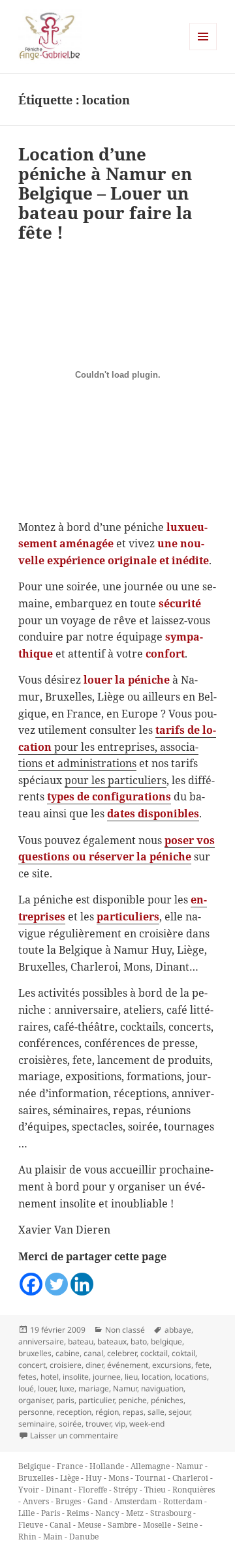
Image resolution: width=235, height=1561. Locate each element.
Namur (125, 1388)
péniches (167, 1400)
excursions (171, 1365)
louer (46, 1388)
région (107, 1411)
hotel (49, 1376)
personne (35, 1411)
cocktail (154, 1353)
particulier (96, 1400)
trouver (98, 1423)
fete (202, 1365)
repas (133, 1411)
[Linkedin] (81, 1284)
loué (26, 1388)
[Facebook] (31, 1284)
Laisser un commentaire (74, 1435)
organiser (35, 1400)
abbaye (177, 1329)
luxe (66, 1388)
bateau (80, 1341)
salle (156, 1411)
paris (65, 1400)
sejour (179, 1411)
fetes (27, 1376)
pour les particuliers (115, 780)
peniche (132, 1400)
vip (120, 1423)
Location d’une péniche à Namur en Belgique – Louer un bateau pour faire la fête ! (105, 193)
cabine (67, 1353)
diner (94, 1365)
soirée (70, 1423)
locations (190, 1376)
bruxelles (35, 1353)
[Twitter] (56, 1284)
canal (93, 1353)
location (156, 1376)
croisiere (66, 1365)
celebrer (121, 1353)
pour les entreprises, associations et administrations (117, 746)
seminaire (36, 1423)
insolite (76, 1376)
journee (107, 1376)
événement (127, 1365)
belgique (166, 1341)
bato (139, 1341)
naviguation (162, 1388)
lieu (131, 1376)
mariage (93, 1388)
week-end (146, 1423)
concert (32, 1365)
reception (74, 1411)
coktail (183, 1353)
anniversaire (41, 1341)
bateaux (112, 1341)
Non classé (125, 1329)
